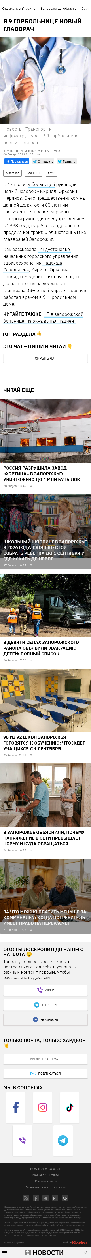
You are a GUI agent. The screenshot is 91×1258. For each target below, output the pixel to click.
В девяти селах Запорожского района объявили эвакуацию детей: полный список (41, 648)
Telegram (49, 1005)
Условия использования (45, 1168)
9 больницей (41, 184)
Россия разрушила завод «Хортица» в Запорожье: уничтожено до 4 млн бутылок (41, 473)
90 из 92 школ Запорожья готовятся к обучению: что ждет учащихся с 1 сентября (44, 743)
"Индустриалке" (54, 249)
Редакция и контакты (45, 1174)
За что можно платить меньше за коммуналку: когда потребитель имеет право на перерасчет (44, 917)
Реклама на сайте (46, 1181)
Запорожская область (58, 8)
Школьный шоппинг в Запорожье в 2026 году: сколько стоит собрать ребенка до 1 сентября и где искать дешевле (45, 550)
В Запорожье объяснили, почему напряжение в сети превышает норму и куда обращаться (44, 838)
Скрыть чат (45, 358)
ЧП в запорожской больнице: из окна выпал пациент (43, 317)
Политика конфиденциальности (45, 1187)
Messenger (49, 1020)
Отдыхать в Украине (18, 8)
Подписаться (49, 1074)
